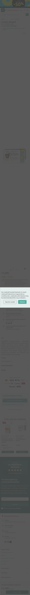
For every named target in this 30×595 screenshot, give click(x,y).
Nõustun (22, 302)
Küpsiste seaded (10, 302)
